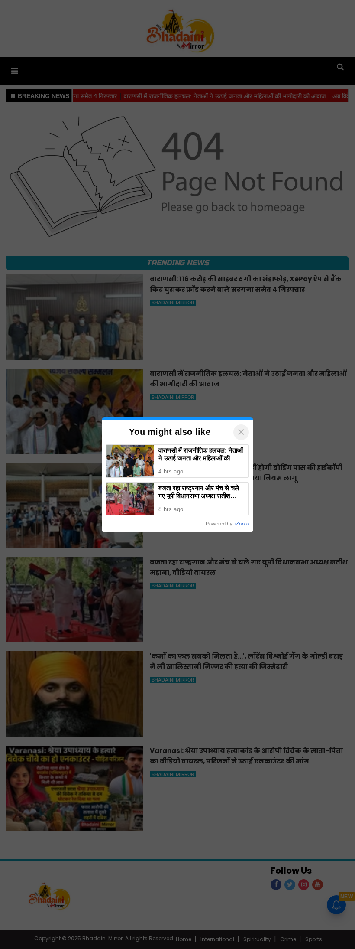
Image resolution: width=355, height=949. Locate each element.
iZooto (242, 523)
